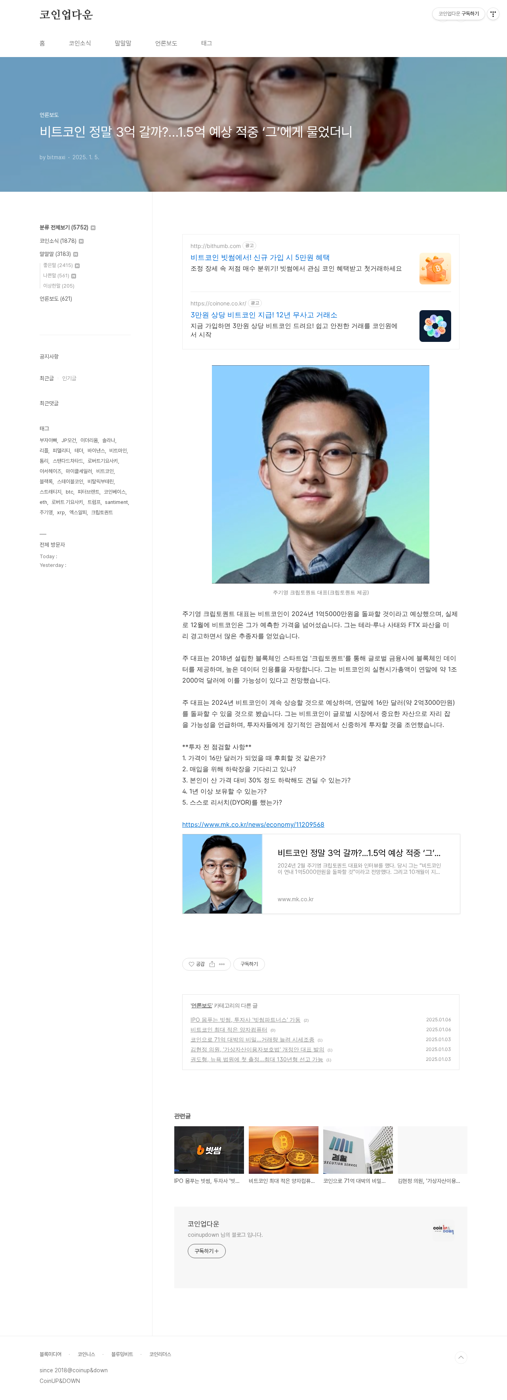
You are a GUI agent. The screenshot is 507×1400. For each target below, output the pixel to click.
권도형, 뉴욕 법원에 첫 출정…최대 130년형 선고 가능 (257, 1059)
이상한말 (58, 286)
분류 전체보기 (64, 227)
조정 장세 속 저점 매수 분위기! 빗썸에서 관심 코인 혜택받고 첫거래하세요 (296, 268)
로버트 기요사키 (67, 502)
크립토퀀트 (102, 512)
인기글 (69, 378)
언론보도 (166, 43)
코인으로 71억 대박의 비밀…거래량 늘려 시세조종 (252, 1039)
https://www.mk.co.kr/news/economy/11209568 (253, 824)
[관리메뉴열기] (493, 14)
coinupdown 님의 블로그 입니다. (225, 1235)
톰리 (44, 461)
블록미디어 (50, 1354)
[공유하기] (212, 964)
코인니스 (86, 1354)
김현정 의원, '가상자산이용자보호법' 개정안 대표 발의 (257, 1049)
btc (69, 492)
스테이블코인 (70, 481)
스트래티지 (50, 492)
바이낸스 (96, 451)
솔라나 (108, 440)
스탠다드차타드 (68, 461)
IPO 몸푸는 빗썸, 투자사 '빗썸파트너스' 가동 (246, 1019)
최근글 (47, 378)
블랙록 (46, 481)
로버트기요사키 (103, 461)
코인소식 (80, 43)
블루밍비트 (122, 1354)
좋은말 (58, 265)
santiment (116, 502)
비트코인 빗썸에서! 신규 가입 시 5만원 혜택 (260, 257)
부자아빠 (48, 440)
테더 (78, 451)
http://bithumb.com (216, 245)
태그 (206, 43)
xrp (61, 512)
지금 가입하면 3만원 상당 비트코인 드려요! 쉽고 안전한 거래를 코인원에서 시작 (294, 330)
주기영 (46, 512)
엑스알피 (78, 512)
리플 (44, 451)
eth (43, 502)
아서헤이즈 (50, 471)
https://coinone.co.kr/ (218, 303)
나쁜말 (56, 275)
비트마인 (118, 451)
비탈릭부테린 (101, 481)
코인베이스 (115, 492)
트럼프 (94, 502)
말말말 (123, 43)
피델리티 (61, 451)
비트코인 (105, 471)
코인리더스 (160, 1354)
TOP (461, 1357)
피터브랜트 (88, 492)
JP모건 (68, 440)
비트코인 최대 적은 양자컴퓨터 (229, 1029)
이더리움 (89, 440)
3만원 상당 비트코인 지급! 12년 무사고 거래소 (264, 315)
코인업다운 (66, 15)
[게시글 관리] (222, 964)
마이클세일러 (79, 471)
